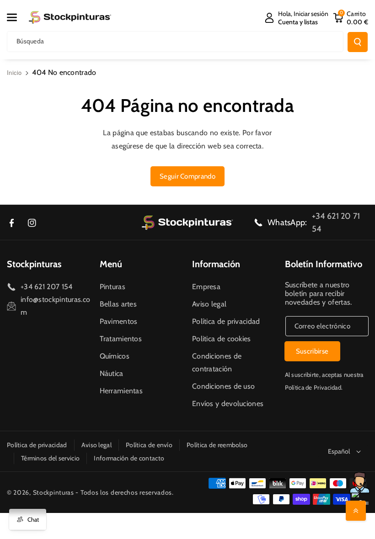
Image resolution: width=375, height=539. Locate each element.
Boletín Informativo (323, 264)
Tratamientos (121, 338)
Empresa (206, 286)
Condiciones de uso (223, 386)
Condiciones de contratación (216, 362)
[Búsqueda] (358, 42)
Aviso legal (209, 304)
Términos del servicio (50, 458)
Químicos (114, 356)
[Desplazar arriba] (356, 511)
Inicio (14, 72)
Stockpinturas (34, 264)
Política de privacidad (226, 321)
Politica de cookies (221, 338)
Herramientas (121, 390)
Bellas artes (118, 304)
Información (216, 264)
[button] (17, 17)
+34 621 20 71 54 (336, 222)
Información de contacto (129, 458)
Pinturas (112, 286)
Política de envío (149, 445)
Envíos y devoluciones (227, 403)
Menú (111, 264)
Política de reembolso (217, 445)
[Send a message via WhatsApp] (359, 482)
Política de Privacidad (313, 387)
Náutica (111, 373)
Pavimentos (119, 321)
